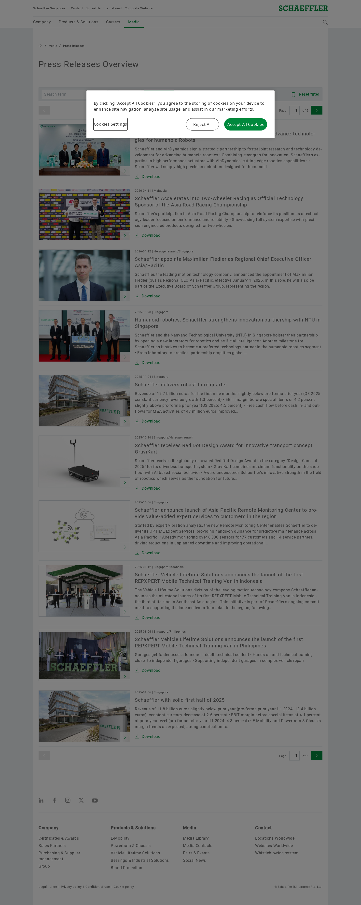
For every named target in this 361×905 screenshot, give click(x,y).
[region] (180, 114)
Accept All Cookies (245, 124)
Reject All (202, 124)
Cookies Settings (110, 124)
